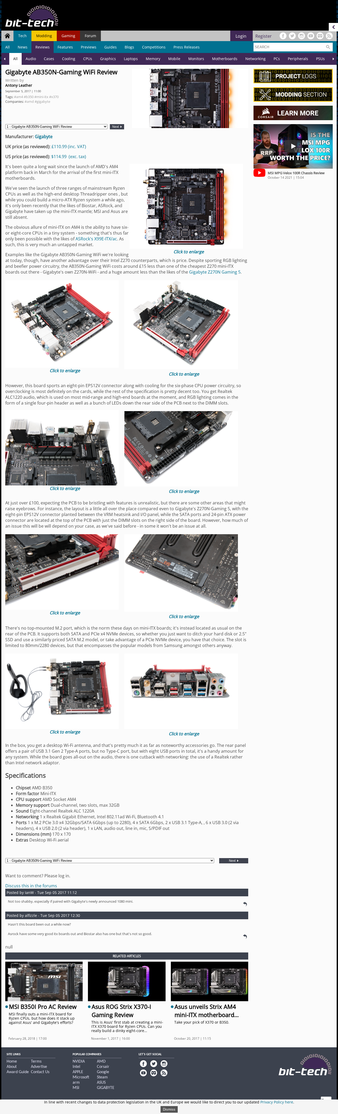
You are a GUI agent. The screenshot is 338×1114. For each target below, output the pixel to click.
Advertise (39, 1067)
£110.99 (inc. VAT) (68, 146)
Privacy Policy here (276, 1102)
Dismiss (169, 1109)
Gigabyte (44, 136)
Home (12, 1061)
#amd (29, 101)
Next (116, 127)
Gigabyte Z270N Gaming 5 (215, 272)
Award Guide (18, 1072)
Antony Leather (18, 85)
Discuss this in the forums (31, 886)
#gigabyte (42, 101)
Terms (36, 1061)
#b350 (29, 96)
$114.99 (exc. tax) (68, 156)
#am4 (18, 96)
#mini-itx (41, 96)
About (12, 1067)
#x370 (54, 96)
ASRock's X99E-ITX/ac (96, 239)
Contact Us (40, 1072)
